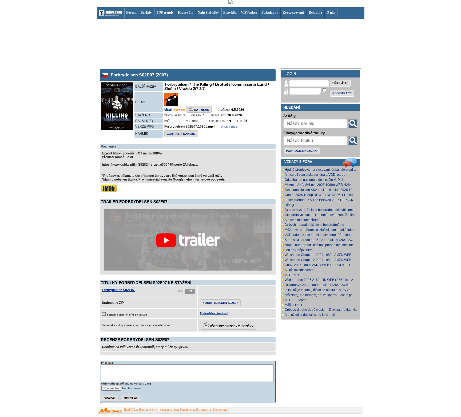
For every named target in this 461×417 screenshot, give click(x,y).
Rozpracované (293, 12)
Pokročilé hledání (301, 150)
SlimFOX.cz (131, 409)
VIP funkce (249, 12)
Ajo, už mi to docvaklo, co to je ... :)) (310, 315)
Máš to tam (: (294, 305)
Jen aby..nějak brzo (299, 250)
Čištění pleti (188, 409)
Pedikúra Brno (149, 409)
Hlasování (185, 12)
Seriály (146, 12)
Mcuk (168, 110)
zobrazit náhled (181, 133)
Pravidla (230, 12)
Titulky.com (220, 409)
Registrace (342, 93)
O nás (331, 12)
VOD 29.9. (292, 275)
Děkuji (289, 205)
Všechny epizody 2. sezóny (231, 326)
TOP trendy (165, 12)
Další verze (229, 126)
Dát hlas (201, 109)
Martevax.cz (110, 411)
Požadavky (269, 12)
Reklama (315, 12)
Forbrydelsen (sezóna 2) (214, 313)
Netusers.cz (204, 409)
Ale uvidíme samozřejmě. (303, 220)
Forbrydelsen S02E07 (118, 290)
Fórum (131, 12)
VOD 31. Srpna (296, 300)
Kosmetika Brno (170, 409)
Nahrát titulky (208, 12)
